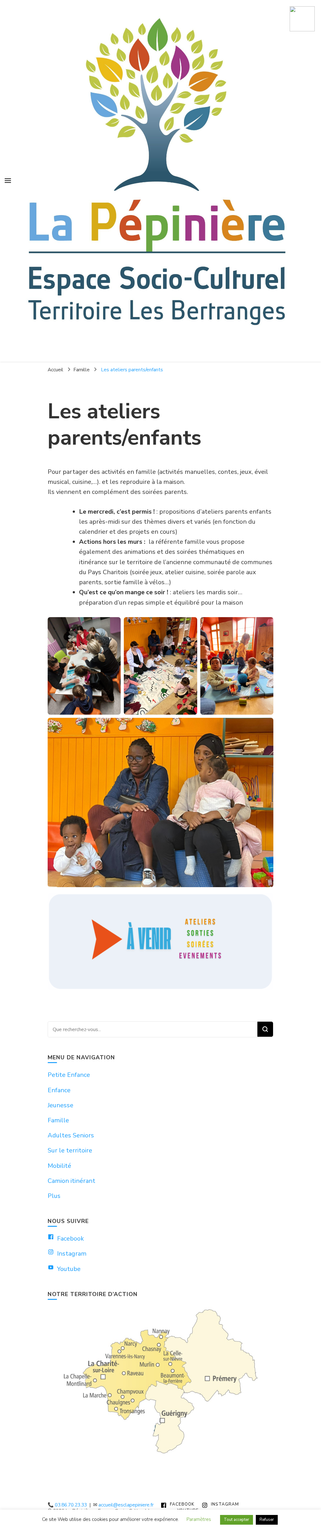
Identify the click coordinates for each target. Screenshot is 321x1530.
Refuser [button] (267, 1519)
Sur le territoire (70, 1150)
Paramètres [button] (199, 1519)
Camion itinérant (71, 1181)
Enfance (59, 1090)
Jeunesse (60, 1105)
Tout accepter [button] (236, 1519)
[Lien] (302, 19)
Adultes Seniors (71, 1135)
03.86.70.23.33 (71, 1504)
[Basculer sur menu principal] (8, 180)
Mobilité (59, 1166)
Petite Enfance (69, 1075)
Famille (58, 1120)
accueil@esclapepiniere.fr (126, 1504)
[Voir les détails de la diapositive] (160, 941)
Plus (54, 1196)
